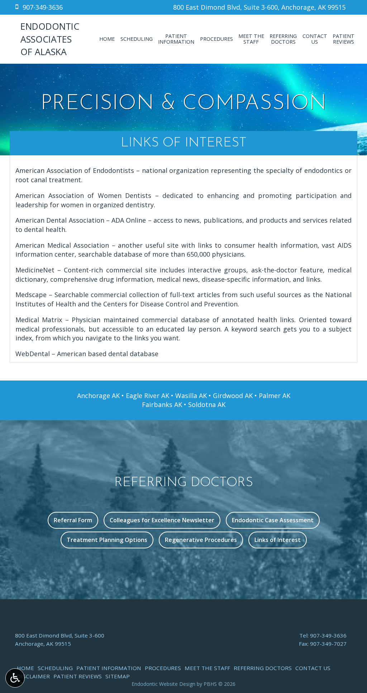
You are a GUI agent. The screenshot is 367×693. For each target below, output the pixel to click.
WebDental (32, 353)
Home (107, 39)
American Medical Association (62, 245)
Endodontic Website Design (163, 683)
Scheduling (136, 39)
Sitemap (117, 676)
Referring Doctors (263, 668)
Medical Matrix (38, 319)
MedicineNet (34, 270)
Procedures (216, 39)
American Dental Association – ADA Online (80, 220)
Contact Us (312, 668)
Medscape (31, 294)
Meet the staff (207, 668)
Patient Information (108, 668)
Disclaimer (33, 676)
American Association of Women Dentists (83, 195)
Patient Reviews (77, 676)
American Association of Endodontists (74, 170)
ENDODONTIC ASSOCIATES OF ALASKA (49, 39)
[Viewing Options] (15, 678)
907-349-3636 (328, 635)
